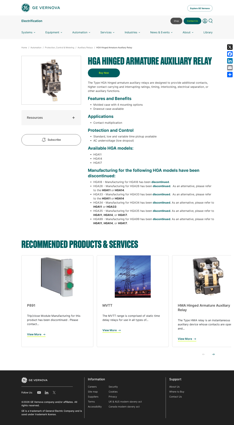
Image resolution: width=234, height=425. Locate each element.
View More (34, 334)
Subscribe (54, 139)
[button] (205, 22)
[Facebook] (229, 54)
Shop (176, 21)
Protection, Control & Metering (59, 47)
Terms (91, 401)
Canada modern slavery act (124, 406)
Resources (35, 117)
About (186, 32)
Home (24, 47)
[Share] (229, 74)
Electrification (31, 21)
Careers (92, 386)
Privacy (113, 396)
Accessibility (95, 406)
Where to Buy (176, 391)
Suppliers (93, 396)
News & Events (160, 32)
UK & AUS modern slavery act (125, 401)
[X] (229, 47)
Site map (93, 391)
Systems (26, 32)
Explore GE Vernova (200, 8)
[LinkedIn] (229, 60)
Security (113, 386)
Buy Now (104, 72)
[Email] (229, 67)
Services (106, 32)
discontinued (160, 182)
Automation (79, 32)
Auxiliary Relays (85, 47)
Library (208, 32)
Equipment (52, 32)
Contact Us (192, 21)
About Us (174, 386)
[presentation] (203, 355)
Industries (131, 32)
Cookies (113, 391)
